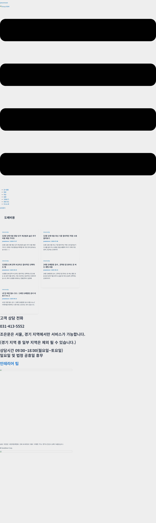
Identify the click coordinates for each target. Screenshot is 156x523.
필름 (5, 197)
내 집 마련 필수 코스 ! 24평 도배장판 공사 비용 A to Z (19, 294)
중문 (5, 192)
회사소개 (6, 204)
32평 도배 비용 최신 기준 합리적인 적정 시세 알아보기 (60, 237)
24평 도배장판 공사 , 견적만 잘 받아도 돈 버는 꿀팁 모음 (59, 265)
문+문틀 (6, 190)
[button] (78, 97)
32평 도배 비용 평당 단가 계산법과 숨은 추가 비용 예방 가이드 (19, 237)
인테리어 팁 (9, 363)
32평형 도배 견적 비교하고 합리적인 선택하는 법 (18, 265)
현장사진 (6, 202)
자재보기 (6, 199)
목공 (5, 194)
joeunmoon (4, 3)
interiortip (5, 232)
